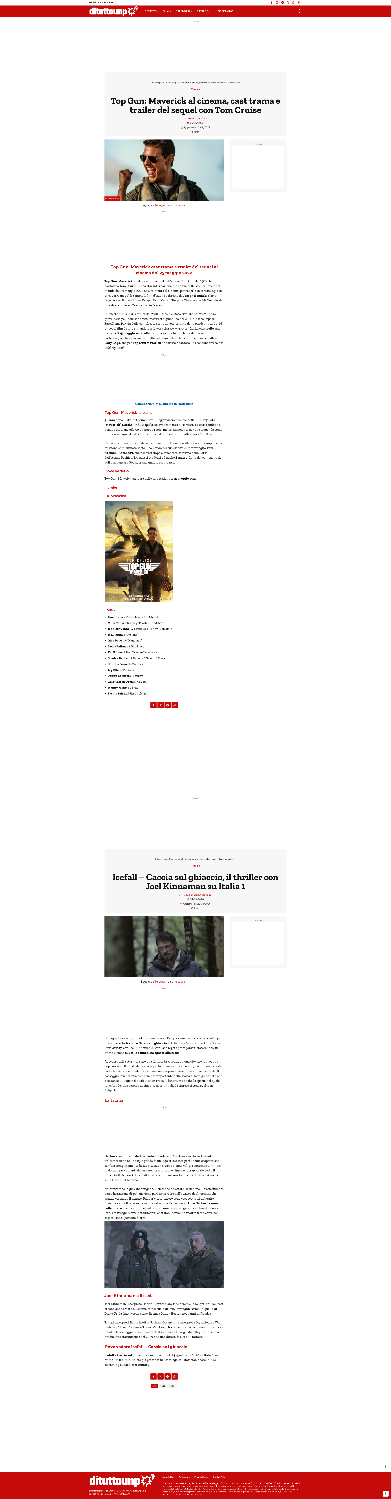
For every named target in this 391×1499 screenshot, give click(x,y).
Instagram (181, 205)
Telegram (160, 205)
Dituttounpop (157, 82)
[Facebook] (271, 2)
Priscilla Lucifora (197, 118)
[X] (288, 2)
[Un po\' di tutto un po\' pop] (113, 11)
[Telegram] (282, 2)
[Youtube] (299, 2)
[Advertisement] (195, 44)
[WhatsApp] (293, 2)
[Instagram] (277, 2)
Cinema (167, 82)
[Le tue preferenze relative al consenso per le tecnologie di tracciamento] (386, 1494)
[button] (300, 11)
